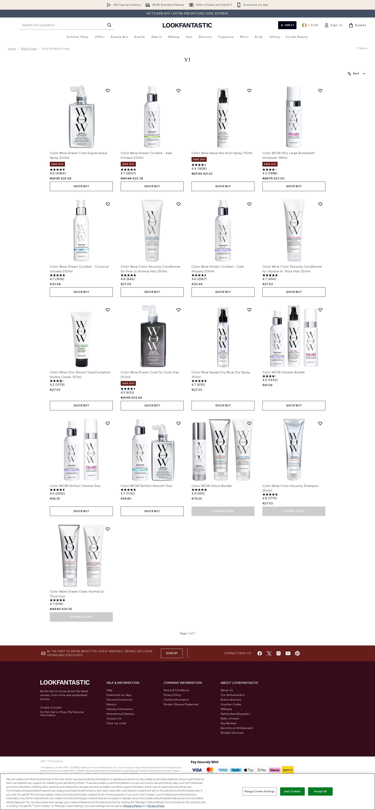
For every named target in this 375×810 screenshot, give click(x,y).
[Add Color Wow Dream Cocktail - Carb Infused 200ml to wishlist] (249, 204)
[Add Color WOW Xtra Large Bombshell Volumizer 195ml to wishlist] (320, 90)
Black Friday (29, 48)
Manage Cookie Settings (259, 791)
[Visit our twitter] (269, 653)
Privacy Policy (172, 695)
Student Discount (232, 732)
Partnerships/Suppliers (235, 714)
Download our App (118, 695)
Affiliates (226, 709)
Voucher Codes (231, 704)
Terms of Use (155, 805)
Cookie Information (176, 699)
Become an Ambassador (237, 728)
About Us (227, 690)
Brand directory (231, 699)
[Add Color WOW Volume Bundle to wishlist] (320, 309)
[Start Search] (109, 25)
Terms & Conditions (176, 690)
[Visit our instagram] (278, 653)
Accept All (320, 791)
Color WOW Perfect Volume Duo (75, 486)
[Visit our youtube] (288, 653)
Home (12, 48)
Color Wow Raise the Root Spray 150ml (222, 153)
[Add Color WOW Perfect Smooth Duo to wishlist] (178, 423)
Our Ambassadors (233, 695)
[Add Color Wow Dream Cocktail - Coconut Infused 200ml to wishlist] (107, 204)
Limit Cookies (292, 791)
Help (109, 690)
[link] (333, 25)
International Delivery (120, 714)
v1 (187, 60)
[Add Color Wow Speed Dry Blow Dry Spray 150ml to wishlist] (249, 309)
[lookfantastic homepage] (187, 25)
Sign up (171, 653)
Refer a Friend (230, 718)
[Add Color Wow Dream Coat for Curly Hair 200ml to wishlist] (178, 309)
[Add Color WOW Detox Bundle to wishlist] (249, 423)
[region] (187, 791)
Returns (111, 704)
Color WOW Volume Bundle (283, 372)
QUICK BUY (81, 186)
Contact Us (113, 718)
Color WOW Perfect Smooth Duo (146, 486)
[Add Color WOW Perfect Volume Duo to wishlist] (107, 423)
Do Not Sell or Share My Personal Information (62, 714)
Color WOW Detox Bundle (212, 486)
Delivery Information (119, 709)
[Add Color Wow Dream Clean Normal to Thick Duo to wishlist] (107, 529)
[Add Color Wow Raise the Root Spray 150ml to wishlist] (249, 90)
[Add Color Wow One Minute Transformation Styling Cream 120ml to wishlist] (107, 309)
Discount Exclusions (119, 699)
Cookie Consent (51, 707)
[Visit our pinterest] (297, 653)
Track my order (116, 723)
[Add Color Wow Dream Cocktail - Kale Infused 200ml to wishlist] (178, 90)
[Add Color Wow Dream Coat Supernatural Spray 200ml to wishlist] (107, 90)
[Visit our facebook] (259, 653)
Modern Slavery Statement (181, 704)
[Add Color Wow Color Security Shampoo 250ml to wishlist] (320, 423)
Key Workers (229, 723)
